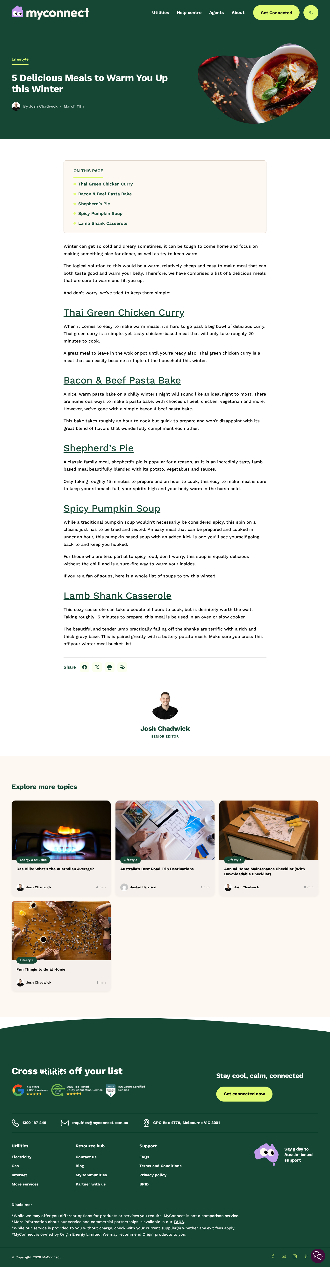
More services (25, 1184)
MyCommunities (91, 1175)
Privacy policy (152, 1175)
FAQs (144, 1157)
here (119, 575)
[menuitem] (160, 12)
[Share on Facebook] (84, 667)
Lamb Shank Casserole (102, 223)
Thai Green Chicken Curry (105, 183)
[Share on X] (97, 667)
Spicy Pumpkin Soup (100, 213)
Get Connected (276, 12)
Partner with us (91, 1184)
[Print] (110, 667)
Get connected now (244, 1093)
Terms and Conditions (160, 1166)
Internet (19, 1175)
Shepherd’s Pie (94, 203)
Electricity (21, 1157)
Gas (15, 1166)
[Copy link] (122, 667)
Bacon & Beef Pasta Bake (105, 193)
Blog (80, 1166)
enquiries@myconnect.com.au (100, 1122)
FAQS (179, 1221)
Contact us (86, 1157)
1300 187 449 (34, 1122)
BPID (144, 1184)
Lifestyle (20, 59)
